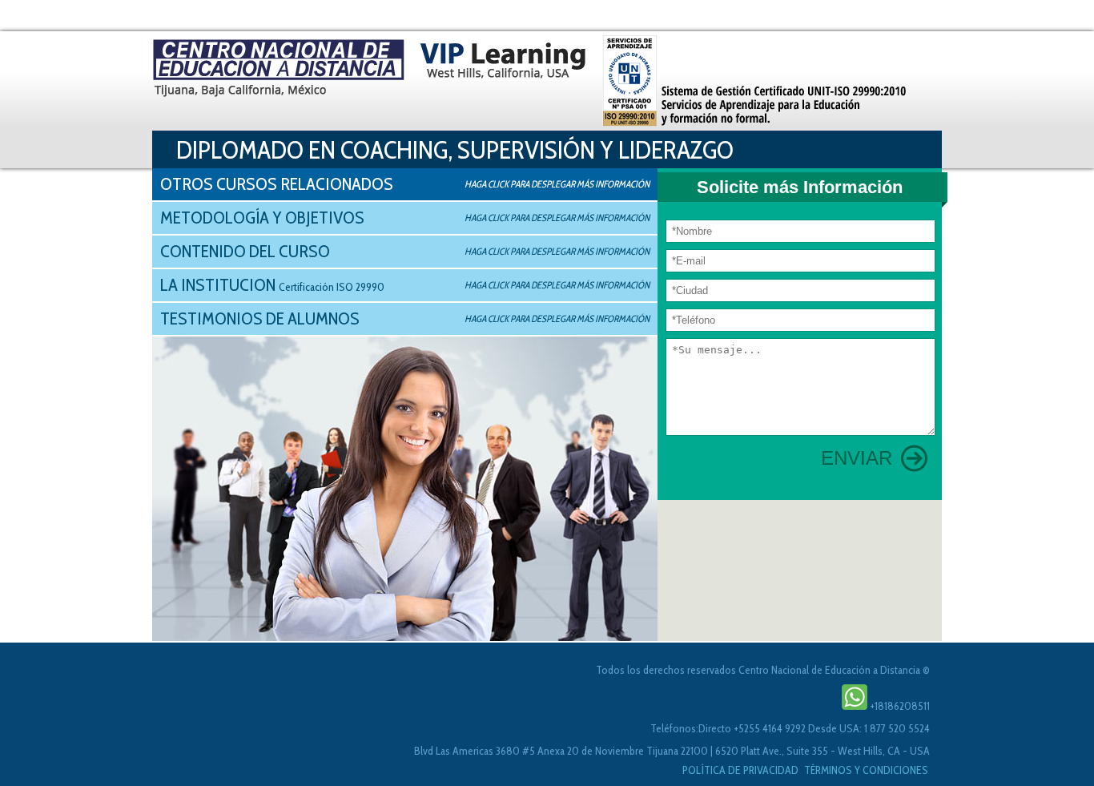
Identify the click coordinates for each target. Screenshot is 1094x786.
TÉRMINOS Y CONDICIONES (866, 770)
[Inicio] (533, 81)
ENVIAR (856, 458)
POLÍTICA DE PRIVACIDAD (741, 770)
